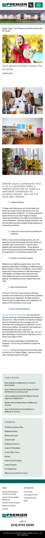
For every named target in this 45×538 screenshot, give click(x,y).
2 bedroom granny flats (14, 427)
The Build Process (30, 498)
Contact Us (6, 350)
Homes (7, 456)
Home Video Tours (12, 452)
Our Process (28, 492)
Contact (5, 509)
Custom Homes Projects (11, 503)
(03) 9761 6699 (22, 525)
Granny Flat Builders (12, 448)
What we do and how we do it (16, 473)
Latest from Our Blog (13, 461)
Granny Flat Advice (8, 506)
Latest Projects (11, 465)
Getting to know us (12, 444)
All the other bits (11, 436)
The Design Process (31, 495)
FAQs (26, 501)
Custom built (10, 440)
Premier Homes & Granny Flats (14, 315)
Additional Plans (11, 431)
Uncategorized (10, 469)
